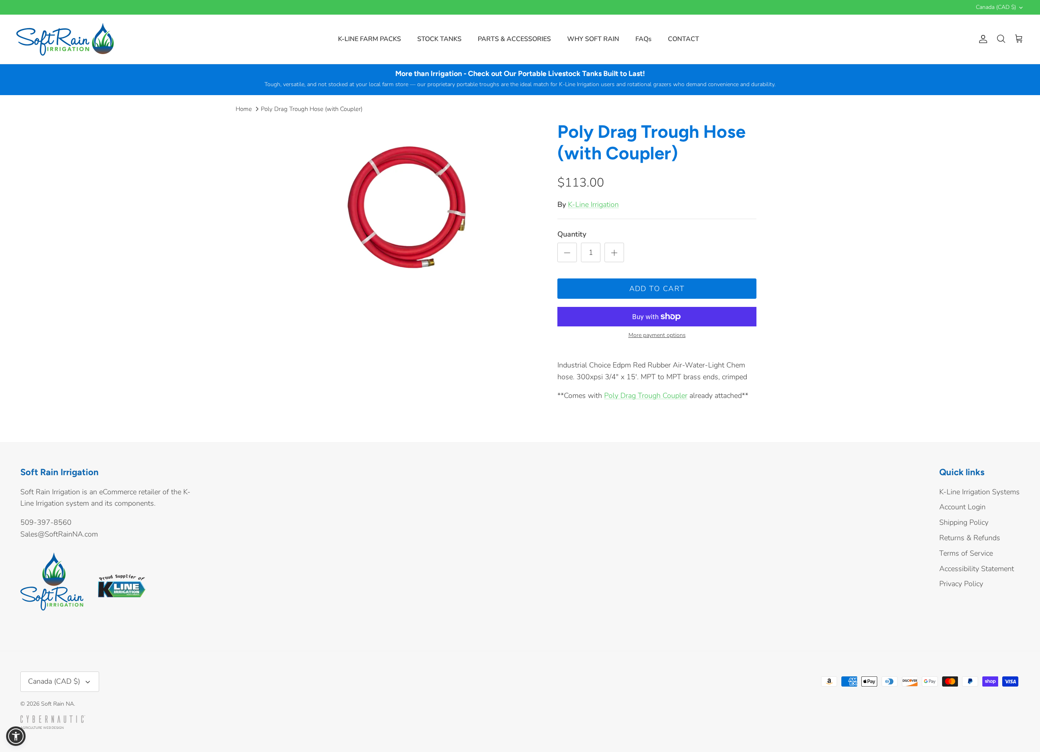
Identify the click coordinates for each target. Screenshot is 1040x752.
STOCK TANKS (439, 39)
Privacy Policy (961, 584)
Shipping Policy (963, 522)
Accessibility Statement (976, 569)
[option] (412, 212)
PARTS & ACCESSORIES (514, 39)
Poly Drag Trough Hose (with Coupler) (311, 108)
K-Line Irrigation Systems (979, 492)
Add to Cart (657, 288)
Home (244, 108)
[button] (16, 736)
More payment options (657, 335)
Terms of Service (966, 553)
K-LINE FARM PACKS (369, 39)
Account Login (962, 507)
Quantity (571, 234)
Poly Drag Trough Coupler (645, 395)
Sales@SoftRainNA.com (59, 534)
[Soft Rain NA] (65, 39)
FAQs (643, 39)
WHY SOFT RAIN (593, 39)
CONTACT (683, 39)
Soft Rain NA (57, 704)
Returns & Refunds (969, 538)
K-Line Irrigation (593, 204)
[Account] (981, 39)
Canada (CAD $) (996, 7)
